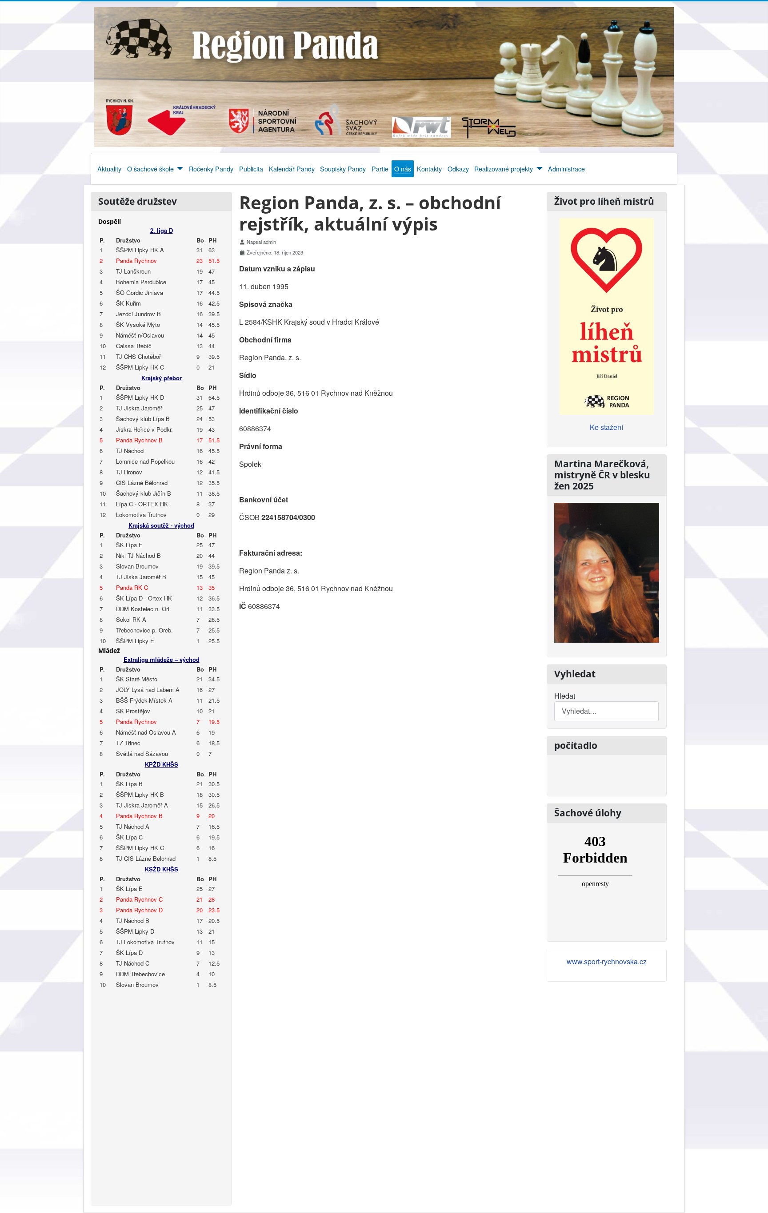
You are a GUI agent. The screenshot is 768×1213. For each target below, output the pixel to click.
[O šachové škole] (178, 169)
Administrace (566, 168)
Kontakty (429, 168)
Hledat (564, 696)
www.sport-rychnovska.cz (607, 961)
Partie (380, 168)
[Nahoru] (752, 1196)
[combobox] (606, 711)
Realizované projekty (503, 168)
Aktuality (109, 168)
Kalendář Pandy (292, 168)
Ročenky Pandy (211, 168)
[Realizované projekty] (537, 169)
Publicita (251, 168)
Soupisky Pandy (343, 168)
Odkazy (458, 168)
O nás (402, 168)
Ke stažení (606, 427)
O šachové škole (150, 168)
